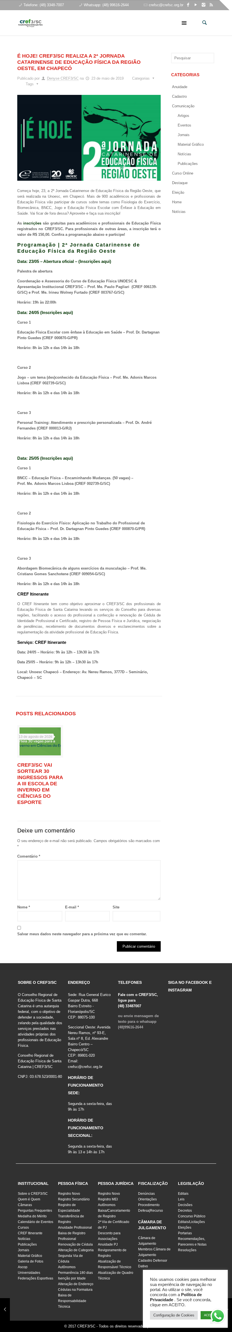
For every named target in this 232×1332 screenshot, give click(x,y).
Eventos (184, 125)
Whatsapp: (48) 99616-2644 (106, 5)
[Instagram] (204, 4)
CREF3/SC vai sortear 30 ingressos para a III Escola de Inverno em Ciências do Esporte (40, 783)
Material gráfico (191, 144)
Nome (23, 907)
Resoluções (187, 1250)
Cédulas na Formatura (75, 1290)
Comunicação (183, 106)
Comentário (28, 856)
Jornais (184, 135)
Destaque (180, 183)
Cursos (23, 1227)
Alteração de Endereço (75, 1284)
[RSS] (211, 4)
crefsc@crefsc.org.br (166, 5)
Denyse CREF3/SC (63, 78)
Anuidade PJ (108, 1244)
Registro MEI (108, 1199)
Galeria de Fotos (30, 1261)
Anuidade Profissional (75, 1227)
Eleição (178, 192)
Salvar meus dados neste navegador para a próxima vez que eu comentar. (82, 934)
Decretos (185, 1211)
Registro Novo (69, 1194)
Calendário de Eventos (35, 1222)
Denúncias (146, 1194)
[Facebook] (188, 4)
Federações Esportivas (35, 1278)
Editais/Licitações (191, 1222)
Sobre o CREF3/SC (33, 1194)
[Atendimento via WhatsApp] (217, 1317)
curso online (182, 173)
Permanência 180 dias (75, 1273)
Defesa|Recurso (150, 1211)
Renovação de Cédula (75, 1244)
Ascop (22, 1267)
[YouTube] (196, 4)
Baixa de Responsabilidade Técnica (72, 1301)
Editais (183, 1194)
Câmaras (25, 1205)
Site (116, 907)
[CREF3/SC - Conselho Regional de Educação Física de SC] (30, 18)
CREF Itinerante (30, 1233)
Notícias (184, 154)
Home (177, 202)
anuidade (179, 87)
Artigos (183, 116)
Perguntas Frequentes (35, 1211)
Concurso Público (191, 1216)
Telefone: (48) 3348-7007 (43, 5)
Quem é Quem (29, 1199)
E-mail (72, 907)
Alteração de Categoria (76, 1250)
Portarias (185, 1233)
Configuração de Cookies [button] (173, 1315)
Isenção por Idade (72, 1278)
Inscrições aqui (95, 261)
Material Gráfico (30, 1256)
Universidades (29, 1273)
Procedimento (149, 1205)
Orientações (147, 1199)
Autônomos (67, 1267)
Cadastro (179, 96)
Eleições (184, 1227)
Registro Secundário (74, 1199)
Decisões (185, 1205)
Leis (181, 1199)
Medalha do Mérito (32, 1216)
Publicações (188, 164)
